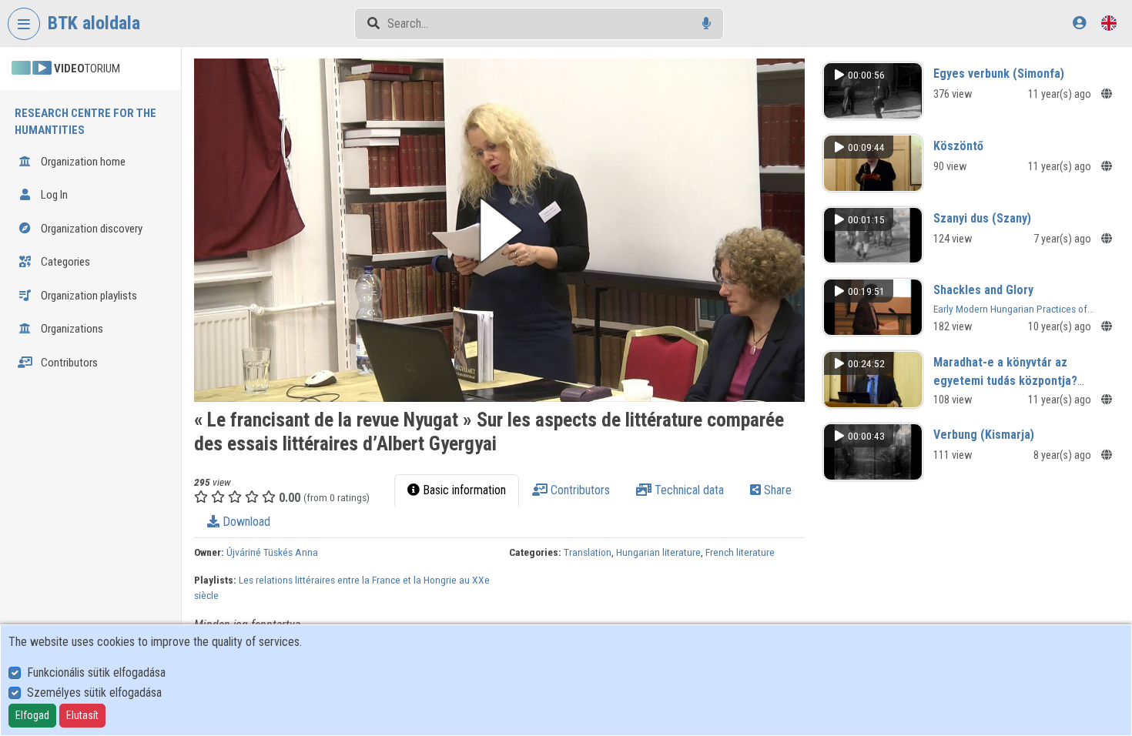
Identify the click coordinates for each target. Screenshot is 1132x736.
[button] (499, 230)
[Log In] (1079, 23)
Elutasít (82, 715)
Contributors (68, 363)
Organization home (82, 162)
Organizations (71, 329)
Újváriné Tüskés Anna (272, 552)
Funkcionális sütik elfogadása (96, 672)
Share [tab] (776, 490)
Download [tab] (244, 521)
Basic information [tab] (463, 490)
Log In (53, 195)
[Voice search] (706, 23)
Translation (587, 552)
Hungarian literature (658, 552)
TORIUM (87, 68)
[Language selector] (1109, 23)
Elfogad (32, 715)
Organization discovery (90, 229)
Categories (64, 262)
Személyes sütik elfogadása (94, 692)
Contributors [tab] (579, 490)
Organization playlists (88, 296)
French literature (740, 552)
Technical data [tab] (687, 490)
